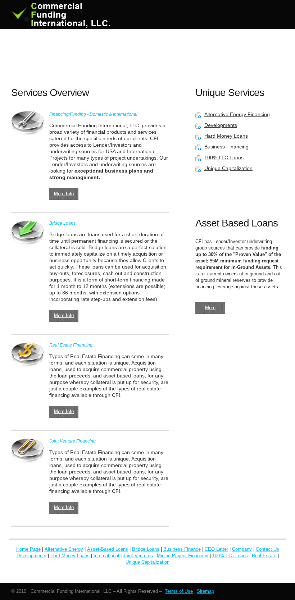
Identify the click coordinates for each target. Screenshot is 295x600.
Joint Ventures (138, 555)
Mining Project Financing (182, 555)
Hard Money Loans (226, 136)
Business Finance (182, 549)
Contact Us (267, 549)
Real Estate (264, 555)
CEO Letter (216, 549)
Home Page (28, 549)
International (106, 555)
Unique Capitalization (228, 168)
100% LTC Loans (224, 157)
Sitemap (205, 591)
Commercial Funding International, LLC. (65, 14)
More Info (64, 193)
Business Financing (226, 147)
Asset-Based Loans (107, 549)
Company (242, 549)
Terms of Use (179, 591)
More (210, 307)
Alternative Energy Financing (237, 114)
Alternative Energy (64, 549)
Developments (220, 125)
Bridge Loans (145, 549)
